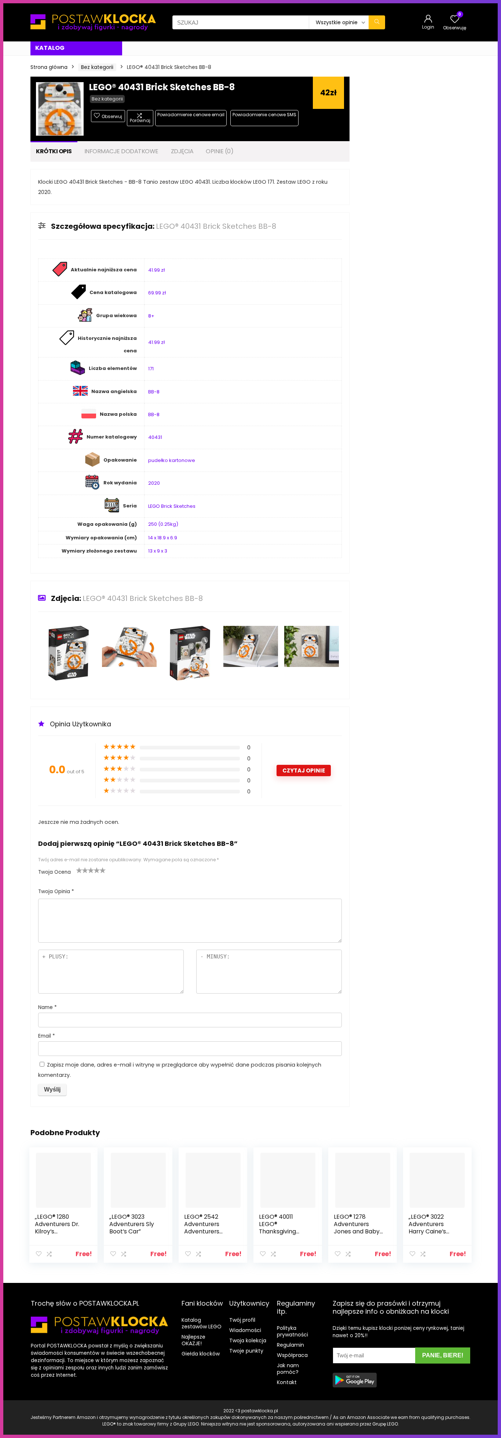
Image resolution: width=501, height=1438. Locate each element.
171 (151, 368)
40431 (155, 437)
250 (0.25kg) (163, 524)
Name (47, 1007)
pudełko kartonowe (171, 460)
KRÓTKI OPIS (54, 151)
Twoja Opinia (56, 891)
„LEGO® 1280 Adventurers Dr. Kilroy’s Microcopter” (57, 1228)
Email (46, 1035)
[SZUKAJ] (377, 22)
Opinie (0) (219, 151)
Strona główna (48, 67)
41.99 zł (156, 270)
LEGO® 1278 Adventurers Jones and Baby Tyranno (357, 1228)
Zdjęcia (182, 151)
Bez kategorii (97, 67)
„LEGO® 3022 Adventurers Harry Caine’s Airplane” (427, 1228)
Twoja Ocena (54, 872)
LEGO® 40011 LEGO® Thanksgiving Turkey (277, 1228)
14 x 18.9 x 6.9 (162, 537)
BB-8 (154, 391)
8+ (151, 315)
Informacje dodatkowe (121, 151)
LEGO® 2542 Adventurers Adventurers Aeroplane (201, 1228)
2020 (154, 483)
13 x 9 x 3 (157, 550)
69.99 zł (157, 292)
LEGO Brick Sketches (171, 506)
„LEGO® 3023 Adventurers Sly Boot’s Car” (131, 1224)
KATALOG (50, 48)
